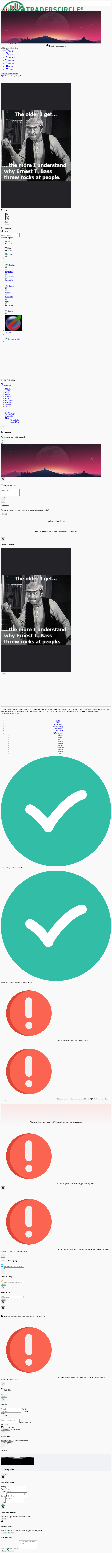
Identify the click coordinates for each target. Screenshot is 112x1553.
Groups (10, 311)
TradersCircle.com (20, 709)
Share (3, 1269)
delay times (106, 709)
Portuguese (9, 400)
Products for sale (14, 339)
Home (58, 721)
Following (11, 265)
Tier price (25, 1411)
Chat (5, 1416)
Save (3, 674)
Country (4, 1491)
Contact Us (9, 416)
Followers (10, 286)
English (7, 389)
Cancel (4, 1442)
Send (3, 498)
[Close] (3, 426)
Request (11, 1551)
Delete (4, 514)
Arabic (7, 391)
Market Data (57, 711)
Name (3, 1487)
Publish (4, 1396)
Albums (10, 254)
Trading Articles (10, 414)
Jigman (3, 50)
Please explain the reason (9, 1549)
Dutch (7, 393)
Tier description (25, 1422)
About (7, 412)
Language (7, 385)
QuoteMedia (74, 711)
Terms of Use (14, 422)
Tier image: (5, 1424)
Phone (3, 1489)
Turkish (7, 406)
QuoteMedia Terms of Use (10, 713)
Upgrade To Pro (12, 1379)
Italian (7, 398)
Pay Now (4, 1474)
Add (3, 1432)
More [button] (7, 418)
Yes (3, 441)
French (7, 395)
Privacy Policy (15, 420)
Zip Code (4, 1496)
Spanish (8, 404)
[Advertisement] (58, 362)
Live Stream (8, 1418)
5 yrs (2, 80)
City (2, 1494)
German (8, 396)
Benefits (4, 1413)
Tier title (24, 1409)
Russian (8, 402)
